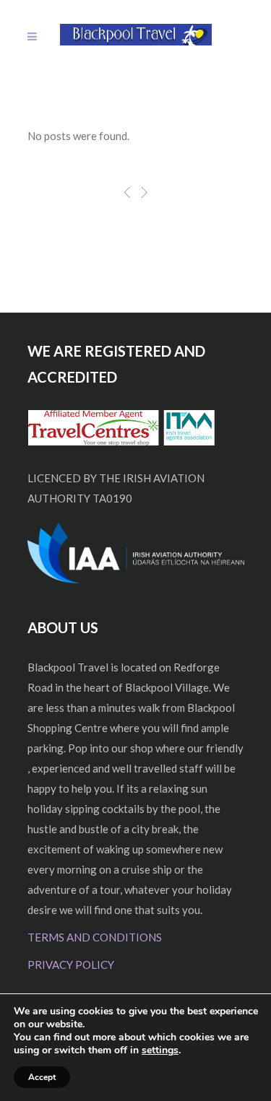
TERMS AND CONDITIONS (94, 937)
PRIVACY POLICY (70, 964)
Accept (42, 1077)
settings (160, 1050)
